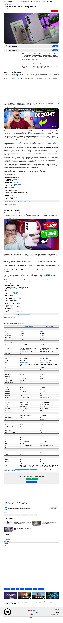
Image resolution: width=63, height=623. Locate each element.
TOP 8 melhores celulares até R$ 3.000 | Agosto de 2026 (24, 602)
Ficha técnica (55, 46)
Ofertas (51, 1)
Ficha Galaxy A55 (7, 107)
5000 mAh (12, 195)
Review (16, 218)
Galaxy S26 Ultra (8, 548)
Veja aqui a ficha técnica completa (23, 201)
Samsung (10, 4)
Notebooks (35, 1)
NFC (56, 149)
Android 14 (48, 274)
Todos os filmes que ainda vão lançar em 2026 (52, 602)
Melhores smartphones (25, 514)
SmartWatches (27, 1)
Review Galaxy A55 (16, 107)
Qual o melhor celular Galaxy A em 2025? (22, 6)
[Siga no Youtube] (31, 610)
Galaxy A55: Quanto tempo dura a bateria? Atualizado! (22, 529)
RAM (29, 132)
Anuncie (57, 609)
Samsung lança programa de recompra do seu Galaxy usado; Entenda (22, 523)
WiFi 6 (56, 150)
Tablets (39, 1)
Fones (32, 1)
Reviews (7, 545)
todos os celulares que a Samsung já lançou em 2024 (26, 469)
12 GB (17, 182)
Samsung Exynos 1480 (17, 179)
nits (55, 143)
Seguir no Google (54, 508)
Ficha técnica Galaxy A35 (9, 218)
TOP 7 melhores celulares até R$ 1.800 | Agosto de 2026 (38, 602)
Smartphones (11, 514)
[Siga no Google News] (33, 610)
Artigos (32, 514)
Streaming (43, 1)
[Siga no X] (28, 610)
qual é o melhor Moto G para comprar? (12, 470)
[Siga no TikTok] (34, 610)
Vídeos (47, 1)
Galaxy (36, 514)
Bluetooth (51, 150)
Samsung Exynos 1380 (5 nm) (18, 288)
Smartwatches (8, 541)
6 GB (14, 292)
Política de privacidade (54, 614)
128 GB (15, 184)
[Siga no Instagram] (30, 610)
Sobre (57, 610)
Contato (57, 612)
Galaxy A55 (16, 74)
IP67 (22, 215)
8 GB (14, 182)
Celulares (22, 1)
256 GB (19, 184)
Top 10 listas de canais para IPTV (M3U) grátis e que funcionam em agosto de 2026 (10, 602)
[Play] (31, 235)
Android (34, 150)
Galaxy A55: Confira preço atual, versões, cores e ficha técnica (50, 523)
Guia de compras (17, 514)
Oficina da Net (6, 4)
